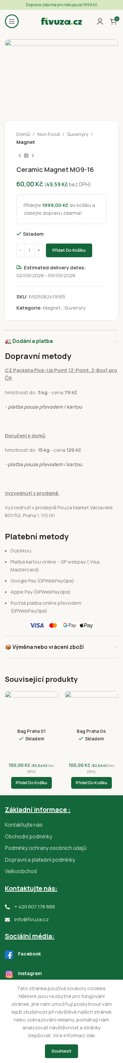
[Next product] (33, 156)
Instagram (30, 973)
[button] (31, 783)
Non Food (48, 134)
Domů (23, 134)
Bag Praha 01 (31, 731)
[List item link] (61, 825)
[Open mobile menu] (12, 21)
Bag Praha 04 (91, 731)
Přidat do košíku (69, 250)
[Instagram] (9, 974)
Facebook (29, 954)
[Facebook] (9, 955)
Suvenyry (77, 134)
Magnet (25, 142)
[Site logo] (61, 20)
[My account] (100, 21)
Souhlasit (61, 1051)
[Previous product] (19, 156)
